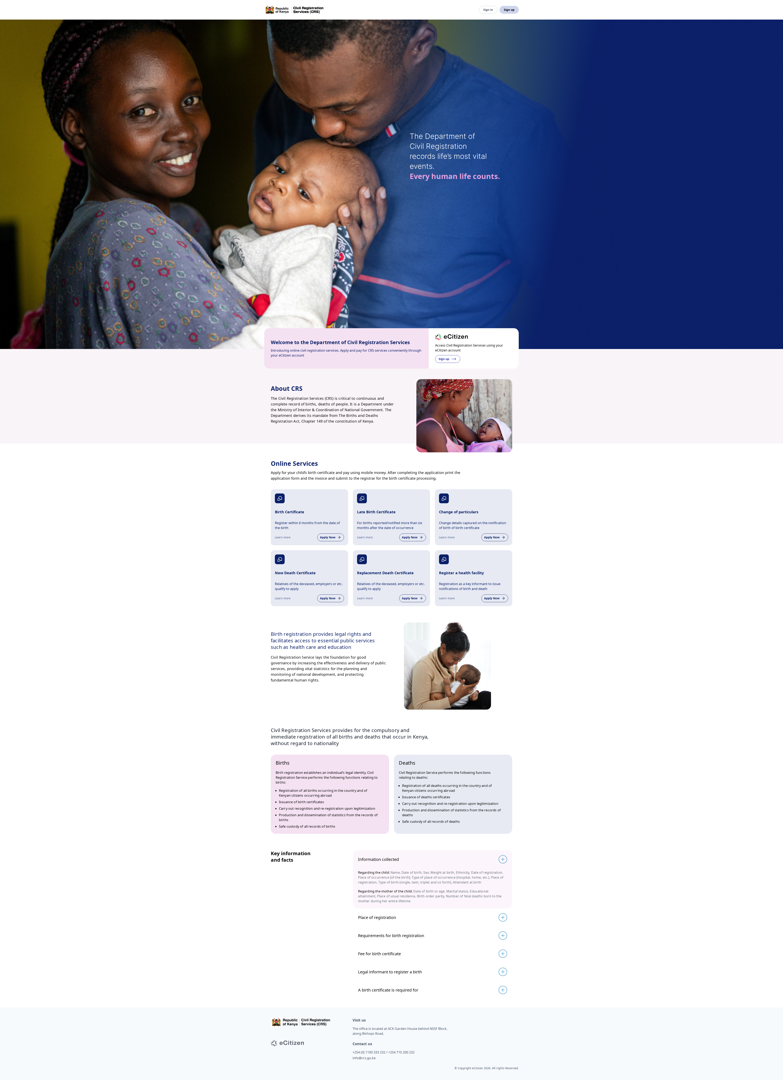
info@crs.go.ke (364, 1058)
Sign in (488, 10)
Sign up (509, 10)
